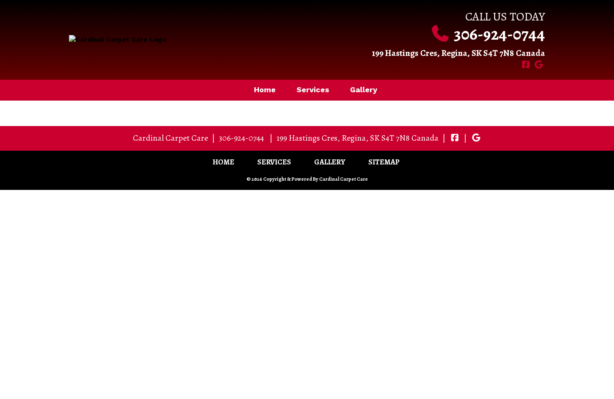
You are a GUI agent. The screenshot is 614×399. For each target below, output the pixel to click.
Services (313, 89)
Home (265, 89)
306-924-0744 (499, 34)
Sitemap (384, 162)
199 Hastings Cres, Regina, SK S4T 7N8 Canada (458, 53)
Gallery (363, 89)
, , (358, 138)
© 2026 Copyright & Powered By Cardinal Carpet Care (307, 179)
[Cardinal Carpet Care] (185, 40)
